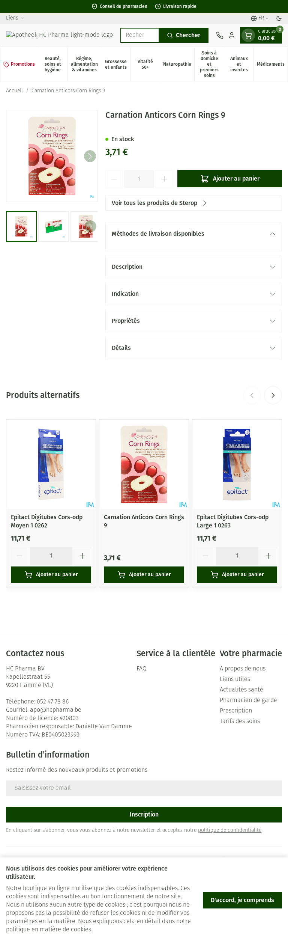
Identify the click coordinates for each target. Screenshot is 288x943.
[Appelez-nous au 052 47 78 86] (220, 35)
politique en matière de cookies (48, 930)
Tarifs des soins (240, 722)
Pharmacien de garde (248, 700)
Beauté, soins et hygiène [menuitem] (56, 64)
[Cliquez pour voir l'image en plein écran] (52, 156)
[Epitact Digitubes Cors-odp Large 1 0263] (237, 464)
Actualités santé (241, 690)
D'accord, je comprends (242, 900)
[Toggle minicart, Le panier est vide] (248, 35)
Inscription (144, 814)
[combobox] (139, 35)
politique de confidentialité (229, 830)
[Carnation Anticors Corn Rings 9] (144, 464)
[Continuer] (90, 156)
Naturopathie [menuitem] (178, 65)
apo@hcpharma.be (55, 710)
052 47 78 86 (53, 702)
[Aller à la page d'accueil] (59, 35)
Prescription (236, 711)
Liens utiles (235, 679)
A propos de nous (243, 669)
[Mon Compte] (232, 35)
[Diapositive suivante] (273, 395)
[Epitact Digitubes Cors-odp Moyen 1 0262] (51, 464)
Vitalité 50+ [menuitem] (149, 64)
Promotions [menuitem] (23, 64)
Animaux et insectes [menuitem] (242, 64)
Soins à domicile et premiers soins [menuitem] (212, 64)
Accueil (14, 91)
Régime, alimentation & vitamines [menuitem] (86, 64)
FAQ (141, 669)
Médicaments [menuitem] (272, 65)
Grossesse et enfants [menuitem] (117, 64)
